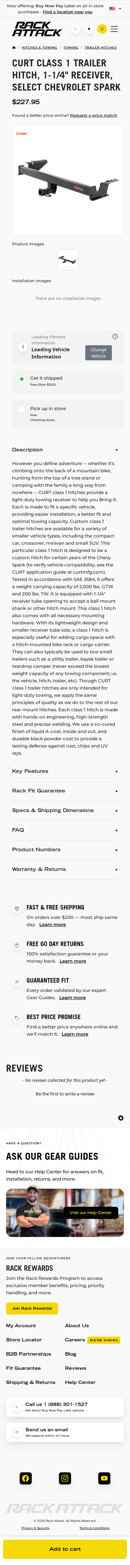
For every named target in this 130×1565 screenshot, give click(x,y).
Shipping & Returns (30, 1383)
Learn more (52, 924)
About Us (77, 1326)
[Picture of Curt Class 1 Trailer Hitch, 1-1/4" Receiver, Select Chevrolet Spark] (68, 180)
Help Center (80, 1383)
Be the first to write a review (65, 1094)
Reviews (75, 1368)
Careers (91, 1340)
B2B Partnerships (28, 1354)
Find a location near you (68, 11)
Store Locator (24, 1340)
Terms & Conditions (94, 1528)
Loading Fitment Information (48, 339)
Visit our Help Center (91, 1213)
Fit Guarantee (23, 1368)
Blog (70, 1354)
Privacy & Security (35, 1528)
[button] (65, 1093)
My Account (21, 1326)
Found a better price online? (64, 115)
